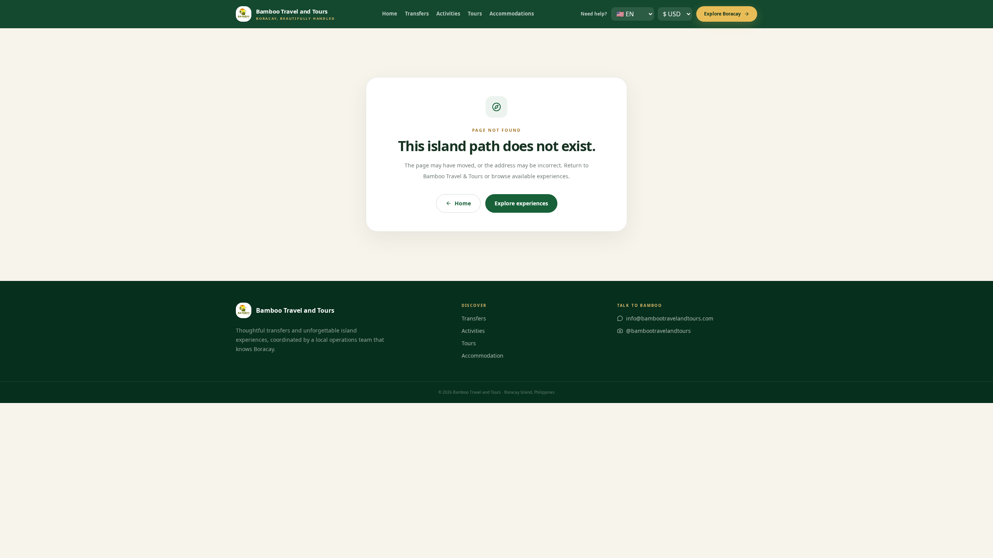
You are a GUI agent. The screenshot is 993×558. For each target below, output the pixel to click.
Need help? (594, 14)
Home (389, 13)
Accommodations (512, 13)
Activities (448, 13)
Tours (475, 13)
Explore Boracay (722, 13)
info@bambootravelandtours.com (669, 318)
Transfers (417, 13)
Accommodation (482, 355)
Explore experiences (521, 203)
